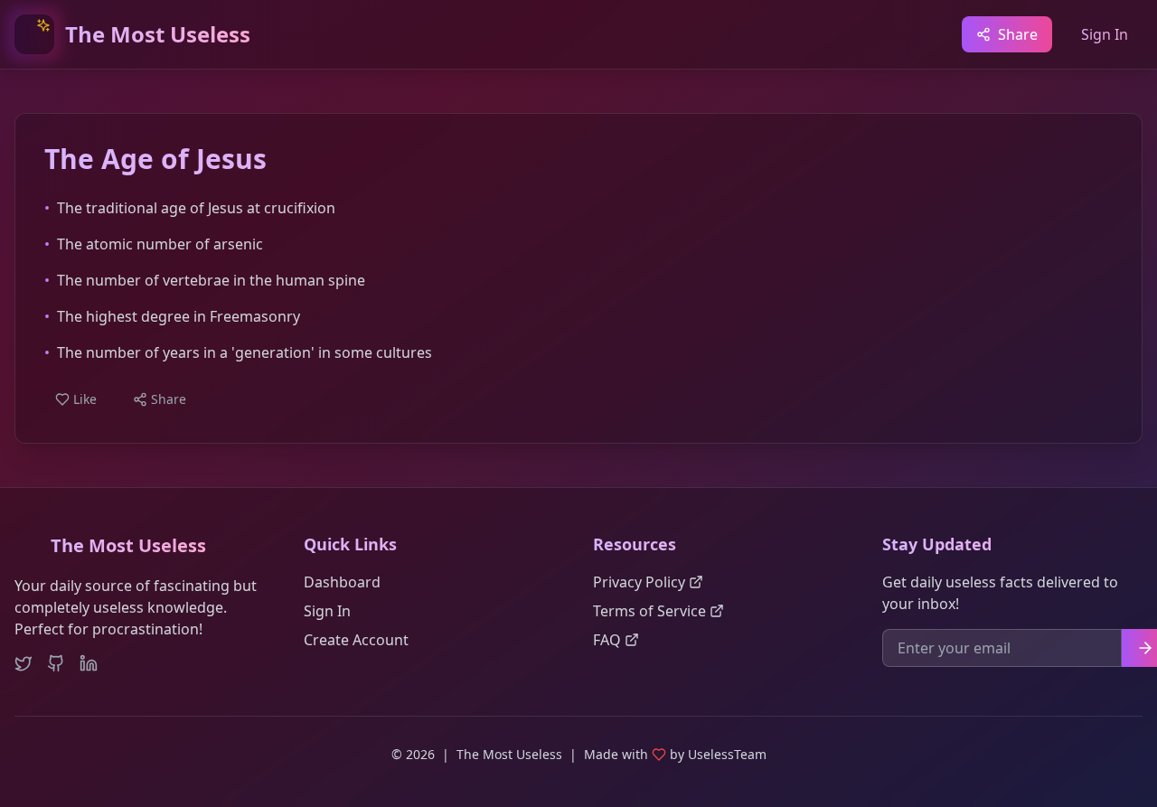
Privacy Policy (639, 582)
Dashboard (342, 582)
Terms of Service (649, 611)
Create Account (356, 640)
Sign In (1104, 34)
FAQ (607, 640)
